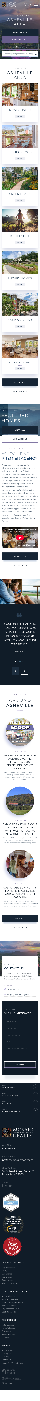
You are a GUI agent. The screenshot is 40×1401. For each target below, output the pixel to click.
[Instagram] (6, 1185)
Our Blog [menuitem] (6, 1357)
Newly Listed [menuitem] (7, 1277)
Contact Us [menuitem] (6, 1360)
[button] (35, 54)
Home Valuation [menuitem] (8, 1328)
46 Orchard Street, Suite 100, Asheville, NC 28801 (18, 1173)
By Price (6, 1104)
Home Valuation (11, 1112)
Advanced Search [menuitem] (9, 1283)
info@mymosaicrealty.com (18, 995)
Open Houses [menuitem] (7, 1280)
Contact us (20, 565)
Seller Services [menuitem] (8, 1325)
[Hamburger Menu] (36, 5)
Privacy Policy (7, 1383)
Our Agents (20, 47)
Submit (20, 1065)
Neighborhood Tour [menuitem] (10, 1309)
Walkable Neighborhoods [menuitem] (12, 1303)
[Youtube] (10, 1185)
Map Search (20, 32)
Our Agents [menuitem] (7, 1354)
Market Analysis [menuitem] (8, 1334)
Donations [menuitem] (6, 1337)
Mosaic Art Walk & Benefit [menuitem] (12, 1363)
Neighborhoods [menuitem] (8, 1268)
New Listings (20, 40)
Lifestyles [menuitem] (5, 1271)
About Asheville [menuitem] (8, 1296)
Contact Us (20, 382)
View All (20, 430)
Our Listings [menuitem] (7, 1274)
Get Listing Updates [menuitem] (10, 1312)
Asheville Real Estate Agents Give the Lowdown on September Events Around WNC (20, 762)
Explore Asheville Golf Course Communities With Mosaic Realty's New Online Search (20, 829)
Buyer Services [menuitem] (8, 1331)
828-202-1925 (13, 989)
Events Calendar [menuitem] (9, 1306)
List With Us (20, 439)
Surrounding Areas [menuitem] (10, 1299)
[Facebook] (2, 1185)
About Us (20, 556)
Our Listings (9, 1088)
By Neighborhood (12, 1096)
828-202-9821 (9, 1148)
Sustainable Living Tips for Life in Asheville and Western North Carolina (20, 892)
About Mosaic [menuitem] (7, 1350)
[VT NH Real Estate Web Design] (20, 1372)
